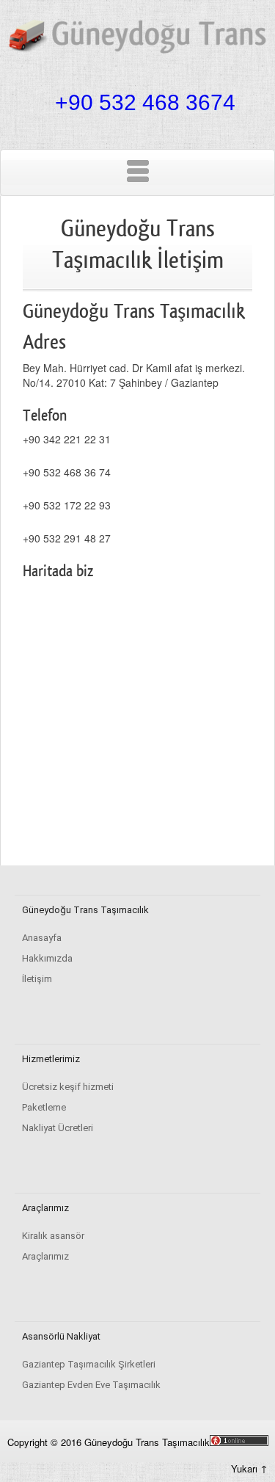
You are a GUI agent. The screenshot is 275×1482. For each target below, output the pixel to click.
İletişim (37, 978)
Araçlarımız (45, 1256)
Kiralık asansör (53, 1235)
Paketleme (44, 1107)
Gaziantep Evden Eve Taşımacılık (91, 1384)
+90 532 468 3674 (145, 102)
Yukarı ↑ (249, 1468)
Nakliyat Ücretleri (57, 1127)
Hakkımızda (47, 958)
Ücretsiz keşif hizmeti (68, 1086)
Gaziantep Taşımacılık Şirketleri (88, 1364)
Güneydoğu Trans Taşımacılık (147, 1442)
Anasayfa (42, 937)
